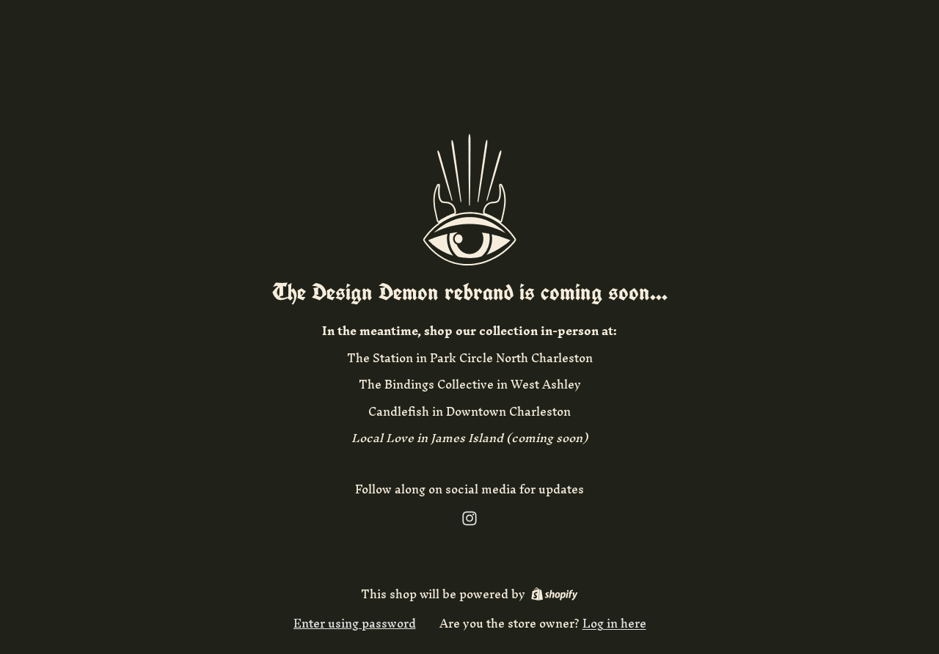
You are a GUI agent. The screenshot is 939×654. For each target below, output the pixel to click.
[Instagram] (469, 518)
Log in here (614, 623)
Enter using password (354, 623)
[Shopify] (554, 593)
